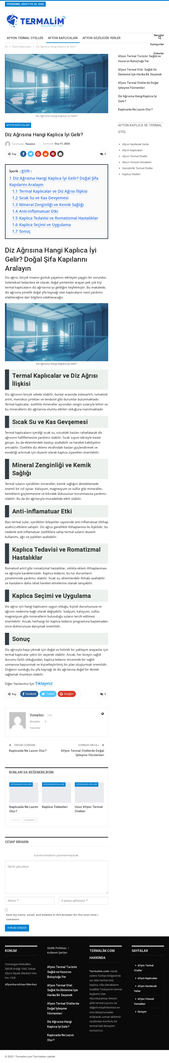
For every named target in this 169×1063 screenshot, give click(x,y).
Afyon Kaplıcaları (63, 38)
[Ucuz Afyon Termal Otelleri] (89, 792)
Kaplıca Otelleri (131, 174)
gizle (25, 170)
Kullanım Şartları (57, 952)
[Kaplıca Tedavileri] (56, 792)
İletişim (142, 1011)
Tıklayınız (44, 683)
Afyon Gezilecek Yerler (101, 38)
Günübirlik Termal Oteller (137, 168)
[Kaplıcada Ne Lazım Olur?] (23, 792)
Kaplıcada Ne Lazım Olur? (28, 751)
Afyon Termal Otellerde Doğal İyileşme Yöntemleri (63, 1008)
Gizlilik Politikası (56, 948)
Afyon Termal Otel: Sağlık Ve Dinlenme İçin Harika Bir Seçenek (62, 990)
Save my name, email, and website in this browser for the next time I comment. (52, 917)
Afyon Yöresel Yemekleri (136, 162)
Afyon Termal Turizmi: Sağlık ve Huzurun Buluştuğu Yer (62, 972)
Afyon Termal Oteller (25, 38)
